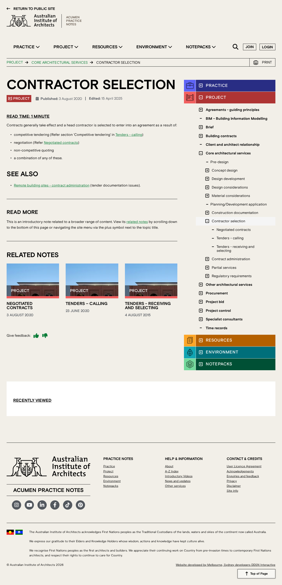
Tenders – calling (87, 303)
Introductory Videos (179, 476)
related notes (137, 222)
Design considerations (230, 187)
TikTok (67, 505)
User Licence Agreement (244, 466)
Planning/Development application (238, 204)
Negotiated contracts (61, 142)
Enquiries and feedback (243, 476)
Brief (209, 127)
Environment (152, 47)
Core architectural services (60, 62)
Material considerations (231, 196)
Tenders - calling (128, 135)
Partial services (224, 267)
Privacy (232, 481)
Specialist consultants (224, 319)
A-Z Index (171, 471)
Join (249, 47)
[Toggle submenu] (201, 85)
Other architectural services (229, 284)
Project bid (215, 302)
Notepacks (199, 47)
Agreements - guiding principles (232, 110)
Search (236, 47)
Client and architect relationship (233, 144)
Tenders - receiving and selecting (148, 305)
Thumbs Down (45, 335)
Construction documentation (235, 213)
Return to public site (34, 9)
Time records (216, 328)
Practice (24, 47)
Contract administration (231, 259)
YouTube (29, 505)
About (169, 466)
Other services (175, 486)
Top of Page (259, 574)
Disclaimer (234, 486)
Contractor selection (228, 221)
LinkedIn (42, 505)
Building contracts (221, 136)
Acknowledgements (240, 471)
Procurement (217, 293)
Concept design (224, 170)
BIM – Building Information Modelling (236, 118)
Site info (232, 491)
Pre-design (219, 162)
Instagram (16, 505)
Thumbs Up (36, 335)
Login (267, 47)
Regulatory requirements (232, 276)
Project (64, 47)
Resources (105, 47)
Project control (218, 310)
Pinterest (80, 505)
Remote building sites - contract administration (51, 185)
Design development (228, 179)
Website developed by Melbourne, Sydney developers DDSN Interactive (225, 565)
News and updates (178, 481)
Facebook (54, 505)
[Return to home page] (34, 21)
